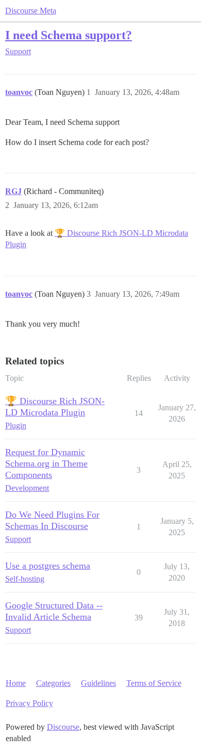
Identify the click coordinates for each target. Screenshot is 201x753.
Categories (53, 683)
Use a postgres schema (47, 565)
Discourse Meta (30, 10)
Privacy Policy (29, 703)
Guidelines (98, 683)
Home (16, 683)
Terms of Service (153, 683)
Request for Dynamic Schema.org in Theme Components (46, 463)
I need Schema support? (68, 35)
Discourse (63, 727)
